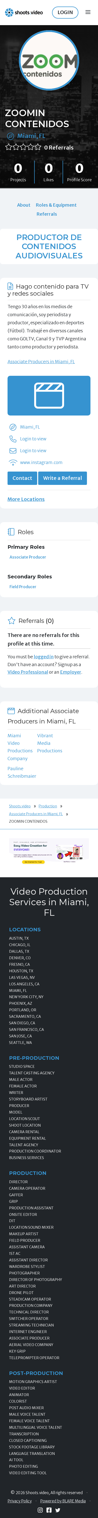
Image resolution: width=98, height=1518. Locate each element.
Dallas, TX (19, 951)
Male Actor (20, 1079)
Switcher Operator (28, 1318)
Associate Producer (28, 557)
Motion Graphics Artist (33, 1381)
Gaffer (16, 1195)
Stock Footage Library (32, 1447)
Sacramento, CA (25, 1016)
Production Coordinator (35, 1151)
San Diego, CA (22, 1023)
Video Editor (22, 1388)
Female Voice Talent (29, 1421)
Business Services (26, 1158)
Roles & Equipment (56, 205)
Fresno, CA (19, 964)
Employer (70, 672)
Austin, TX (19, 938)
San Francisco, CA (26, 1029)
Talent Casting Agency (32, 1073)
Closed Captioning (28, 1440)
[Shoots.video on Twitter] (57, 1510)
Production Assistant (31, 1208)
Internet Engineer (28, 1331)
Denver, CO (20, 958)
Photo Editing (23, 1466)
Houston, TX (21, 971)
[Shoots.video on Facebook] (49, 1510)
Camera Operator (27, 1188)
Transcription (24, 1434)
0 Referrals (59, 147)
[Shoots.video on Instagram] (40, 1510)
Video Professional (28, 672)
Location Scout (24, 1119)
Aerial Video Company (31, 1345)
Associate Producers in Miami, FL (41, 361)
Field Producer (23, 586)
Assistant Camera (27, 1247)
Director (18, 1182)
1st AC (14, 1253)
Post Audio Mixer (26, 1408)
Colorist (18, 1401)
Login (65, 12)
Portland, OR (22, 1010)
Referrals (46, 214)
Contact (22, 478)
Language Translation (32, 1453)
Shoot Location (25, 1125)
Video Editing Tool (28, 1473)
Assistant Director (28, 1260)
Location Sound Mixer (31, 1227)
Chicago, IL (19, 945)
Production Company (31, 1305)
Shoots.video (20, 806)
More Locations (26, 499)
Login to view (33, 439)
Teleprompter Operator (34, 1358)
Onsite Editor (23, 1214)
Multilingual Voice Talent (35, 1427)
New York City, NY (26, 997)
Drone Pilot (21, 1293)
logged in (44, 657)
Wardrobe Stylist (27, 1266)
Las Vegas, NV (22, 977)
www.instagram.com (41, 462)
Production (48, 806)
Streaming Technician (31, 1325)
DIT (12, 1221)
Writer (16, 1092)
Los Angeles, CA (24, 984)
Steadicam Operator (30, 1299)
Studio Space (22, 1066)
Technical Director (29, 1312)
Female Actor (23, 1086)
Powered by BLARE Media (63, 1501)
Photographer (24, 1273)
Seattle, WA (20, 1042)
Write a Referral (62, 478)
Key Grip (17, 1351)
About (23, 205)
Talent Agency (23, 1145)
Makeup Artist (23, 1234)
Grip (13, 1201)
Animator (19, 1395)
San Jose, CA (20, 1036)
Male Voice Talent (27, 1414)
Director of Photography (35, 1279)
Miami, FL (31, 136)
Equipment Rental (27, 1138)
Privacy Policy (20, 1501)
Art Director (22, 1286)
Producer (19, 1105)
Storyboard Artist (28, 1099)
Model (15, 1112)
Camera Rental (24, 1132)
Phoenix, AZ (20, 1003)
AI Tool (16, 1460)
